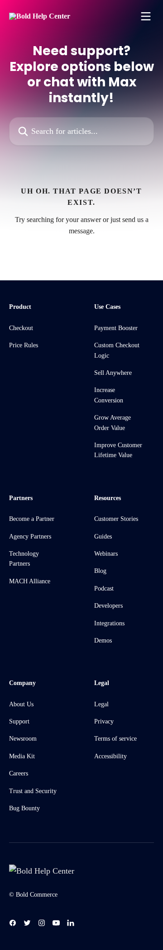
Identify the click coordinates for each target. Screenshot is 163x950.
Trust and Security (33, 791)
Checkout (21, 328)
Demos (103, 640)
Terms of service (115, 738)
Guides (103, 536)
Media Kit (22, 756)
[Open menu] (146, 16)
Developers (108, 605)
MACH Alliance (29, 581)
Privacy (104, 721)
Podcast (104, 588)
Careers (18, 773)
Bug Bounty (24, 808)
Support (19, 721)
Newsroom (23, 738)
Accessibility (110, 756)
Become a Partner (31, 518)
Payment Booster (116, 328)
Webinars (106, 553)
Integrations (109, 623)
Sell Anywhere (113, 372)
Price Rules (23, 345)
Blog (100, 570)
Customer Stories (116, 518)
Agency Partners (30, 536)
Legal (101, 704)
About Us (21, 704)
